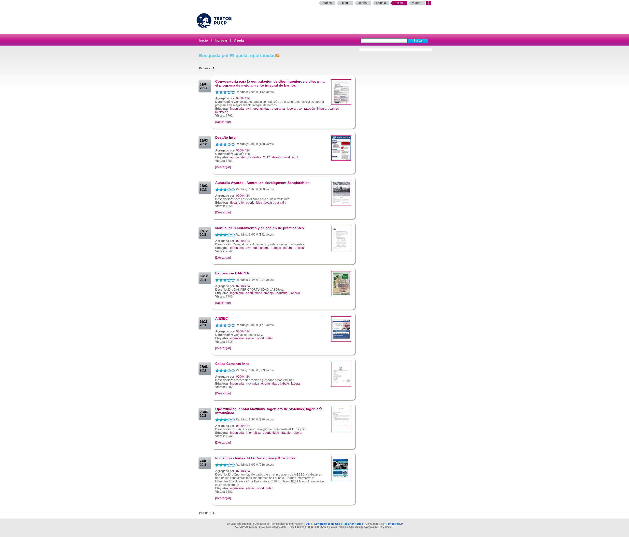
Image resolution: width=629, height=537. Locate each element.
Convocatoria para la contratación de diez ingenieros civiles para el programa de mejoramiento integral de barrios (270, 83)
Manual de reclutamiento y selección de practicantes (259, 228)
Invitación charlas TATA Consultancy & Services (255, 458)
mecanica (252, 383)
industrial (282, 293)
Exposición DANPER (232, 273)
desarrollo (237, 202)
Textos (399, 3)
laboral (291, 108)
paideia (381, 3)
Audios (327, 3)
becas (268, 202)
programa (278, 108)
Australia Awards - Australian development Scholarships (262, 183)
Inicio (203, 40)
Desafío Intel (225, 137)
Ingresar (221, 40)
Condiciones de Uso (327, 523)
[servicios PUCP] (428, 3)
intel (287, 157)
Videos (416, 3)
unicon (299, 248)
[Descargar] (223, 122)
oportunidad (261, 108)
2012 (266, 157)
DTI (308, 523)
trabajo (276, 248)
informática (253, 432)
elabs (363, 3)
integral (322, 108)
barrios (334, 108)
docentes (255, 157)
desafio (277, 157)
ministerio (221, 112)
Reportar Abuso (353, 523)
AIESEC (221, 318)
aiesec (250, 338)
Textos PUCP (394, 523)
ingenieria (237, 108)
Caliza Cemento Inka (232, 364)
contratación (307, 108)
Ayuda (239, 40)
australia (280, 202)
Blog (345, 3)
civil (248, 108)
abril (295, 157)
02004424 (243, 98)
